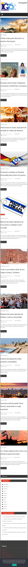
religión (2, 396)
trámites (5, 506)
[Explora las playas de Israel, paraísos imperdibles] (14, 345)
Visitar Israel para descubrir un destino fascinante (14, 516)
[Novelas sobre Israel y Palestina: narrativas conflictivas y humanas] (14, 69)
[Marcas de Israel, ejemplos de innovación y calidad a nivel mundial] (14, 206)
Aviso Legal (6, 550)
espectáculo (6, 486)
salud (4, 499)
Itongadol (22, 3)
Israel (4, 491)
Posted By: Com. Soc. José (6, 89)
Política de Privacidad (8, 556)
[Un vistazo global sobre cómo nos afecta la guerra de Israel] (14, 437)
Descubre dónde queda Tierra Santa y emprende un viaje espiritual (12, 406)
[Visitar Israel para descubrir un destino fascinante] (14, 25)
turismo (2, 30)
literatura (2, 75)
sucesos (2, 120)
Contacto (6, 552)
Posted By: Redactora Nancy (6, 275)
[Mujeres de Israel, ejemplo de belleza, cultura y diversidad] (14, 301)
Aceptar (14, 564)
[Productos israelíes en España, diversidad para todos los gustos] (14, 159)
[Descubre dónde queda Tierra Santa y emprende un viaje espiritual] (14, 390)
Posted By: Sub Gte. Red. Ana (6, 44)
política (2, 443)
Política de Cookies (8, 554)
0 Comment (4, 46)
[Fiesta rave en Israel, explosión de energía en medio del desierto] (14, 114)
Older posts (4, 476)
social (2, 306)
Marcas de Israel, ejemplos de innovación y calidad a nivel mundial (12, 225)
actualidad (5, 484)
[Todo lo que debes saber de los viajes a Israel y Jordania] (14, 256)
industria (2, 164)
